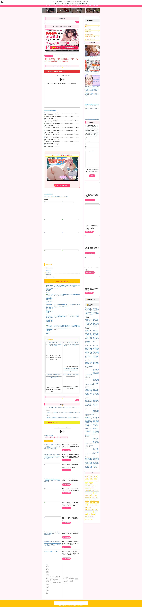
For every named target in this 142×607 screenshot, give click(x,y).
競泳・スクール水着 (88, 512)
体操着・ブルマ (88, 497)
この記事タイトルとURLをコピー (63, 75)
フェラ (47, 437)
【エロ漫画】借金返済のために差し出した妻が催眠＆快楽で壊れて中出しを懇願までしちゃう (92, 58)
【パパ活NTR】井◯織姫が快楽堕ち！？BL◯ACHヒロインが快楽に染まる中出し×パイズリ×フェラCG (63, 413)
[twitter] (61, 79)
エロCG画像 (48, 274)
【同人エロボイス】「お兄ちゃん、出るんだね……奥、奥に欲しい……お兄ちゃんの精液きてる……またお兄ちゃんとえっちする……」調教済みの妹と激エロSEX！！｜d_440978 (92, 89)
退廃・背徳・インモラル (89, 516)
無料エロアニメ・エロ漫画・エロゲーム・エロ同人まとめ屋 (71, 3)
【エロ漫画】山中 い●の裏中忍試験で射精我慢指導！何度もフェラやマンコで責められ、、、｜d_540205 (96, 421)
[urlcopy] (63, 79)
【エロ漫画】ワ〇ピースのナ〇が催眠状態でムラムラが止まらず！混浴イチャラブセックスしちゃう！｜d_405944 (67, 286)
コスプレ (91, 483)
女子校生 (86, 500)
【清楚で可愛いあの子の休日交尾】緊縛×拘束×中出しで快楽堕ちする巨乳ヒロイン (62, 417)
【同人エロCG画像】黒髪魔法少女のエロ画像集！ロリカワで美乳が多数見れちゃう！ (70, 480)
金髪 (91, 519)
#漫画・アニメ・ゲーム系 (62, 196)
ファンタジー (87, 490)
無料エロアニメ (49, 268)
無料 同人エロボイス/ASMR (93, 5)
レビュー (86, 24)
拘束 (57, 437)
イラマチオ (87, 481)
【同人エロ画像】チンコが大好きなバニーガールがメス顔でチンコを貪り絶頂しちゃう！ (70, 533)
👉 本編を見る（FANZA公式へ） (62, 185)
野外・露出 (87, 519)
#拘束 (55, 196)
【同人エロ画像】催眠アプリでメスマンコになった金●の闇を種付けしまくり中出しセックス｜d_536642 (70, 543)
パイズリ (86, 488)
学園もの (86, 502)
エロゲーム (48, 270)
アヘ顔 (95, 478)
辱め (89, 514)
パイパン (91, 488)
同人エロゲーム (84, 5)
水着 (97, 504)
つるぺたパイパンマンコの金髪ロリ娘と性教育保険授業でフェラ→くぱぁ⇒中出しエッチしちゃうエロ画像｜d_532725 (70, 456)
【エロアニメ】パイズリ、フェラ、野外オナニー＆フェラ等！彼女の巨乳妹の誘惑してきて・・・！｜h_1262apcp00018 (67, 315)
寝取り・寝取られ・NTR (94, 502)
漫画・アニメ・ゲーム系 (64, 437)
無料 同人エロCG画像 (66, 5)
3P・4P (86, 476)
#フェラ (46, 196)
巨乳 (86, 504)
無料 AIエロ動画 (57, 5)
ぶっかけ (86, 478)
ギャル (97, 481)
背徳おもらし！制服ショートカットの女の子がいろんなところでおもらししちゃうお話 (92, 105)
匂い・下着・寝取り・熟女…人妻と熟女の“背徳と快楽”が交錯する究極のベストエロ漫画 (62, 408)
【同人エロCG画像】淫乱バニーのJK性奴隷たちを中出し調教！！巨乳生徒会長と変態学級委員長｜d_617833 (70, 504)
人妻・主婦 (95, 495)
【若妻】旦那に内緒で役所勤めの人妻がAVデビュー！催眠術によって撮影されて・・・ (70, 519)
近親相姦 (93, 514)
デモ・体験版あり (88, 485)
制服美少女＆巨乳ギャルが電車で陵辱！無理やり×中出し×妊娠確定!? (92, 289)
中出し (51, 437)
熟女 (96, 509)
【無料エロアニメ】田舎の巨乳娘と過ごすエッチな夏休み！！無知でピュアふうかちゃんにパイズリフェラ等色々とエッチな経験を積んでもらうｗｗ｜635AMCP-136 (67, 327)
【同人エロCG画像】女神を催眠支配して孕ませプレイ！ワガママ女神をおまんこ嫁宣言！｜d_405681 (70, 446)
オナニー (92, 481)
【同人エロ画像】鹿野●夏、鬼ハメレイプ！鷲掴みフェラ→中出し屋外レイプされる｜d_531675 (67, 305)
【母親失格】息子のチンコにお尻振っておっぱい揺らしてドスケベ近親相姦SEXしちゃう (92, 73)
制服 (54, 437)
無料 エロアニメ (49, 5)
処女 (93, 497)
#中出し (49, 196)
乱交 (90, 495)
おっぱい (95, 476)
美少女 (95, 512)
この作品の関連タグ (48, 194)
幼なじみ (90, 504)
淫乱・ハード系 (88, 507)
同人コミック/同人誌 (50, 277)
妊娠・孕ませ (92, 500)
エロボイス (48, 272)
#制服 (53, 196)
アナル (91, 478)
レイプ (95, 492)
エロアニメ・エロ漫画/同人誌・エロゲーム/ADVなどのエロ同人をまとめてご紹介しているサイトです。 (71, 601)
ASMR (91, 476)
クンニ (86, 483)
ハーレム (94, 485)
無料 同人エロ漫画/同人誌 (75, 5)
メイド (97, 490)
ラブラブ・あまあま (88, 492)
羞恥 (86, 514)
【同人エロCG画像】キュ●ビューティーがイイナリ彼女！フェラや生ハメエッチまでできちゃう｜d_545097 (70, 466)
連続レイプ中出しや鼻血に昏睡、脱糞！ (92, 119)
